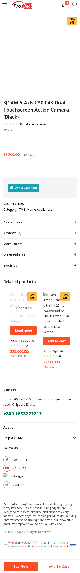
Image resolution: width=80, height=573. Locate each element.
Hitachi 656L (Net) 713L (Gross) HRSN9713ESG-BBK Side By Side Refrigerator (23, 340)
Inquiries (10, 265)
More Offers (12, 244)
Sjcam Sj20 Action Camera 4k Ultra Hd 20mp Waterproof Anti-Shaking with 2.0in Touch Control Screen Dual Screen (56, 351)
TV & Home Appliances (35, 209)
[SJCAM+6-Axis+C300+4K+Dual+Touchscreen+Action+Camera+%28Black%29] (11, 138)
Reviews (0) (12, 233)
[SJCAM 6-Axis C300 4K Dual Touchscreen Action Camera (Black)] (4, 138)
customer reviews (33, 124)
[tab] (40, 222)
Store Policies (14, 255)
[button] (56, 341)
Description (12, 222)
